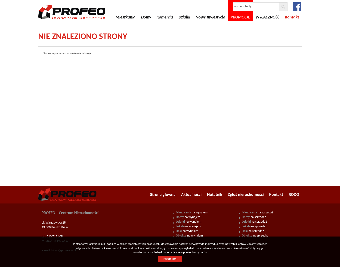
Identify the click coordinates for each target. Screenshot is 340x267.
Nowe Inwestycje (210, 17)
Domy (146, 17)
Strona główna (163, 195)
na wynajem (191, 212)
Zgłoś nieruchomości (246, 195)
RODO (294, 195)
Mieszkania (126, 17)
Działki (184, 17)
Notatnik (214, 195)
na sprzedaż (257, 212)
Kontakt (276, 195)
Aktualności (191, 195)
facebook (297, 6)
